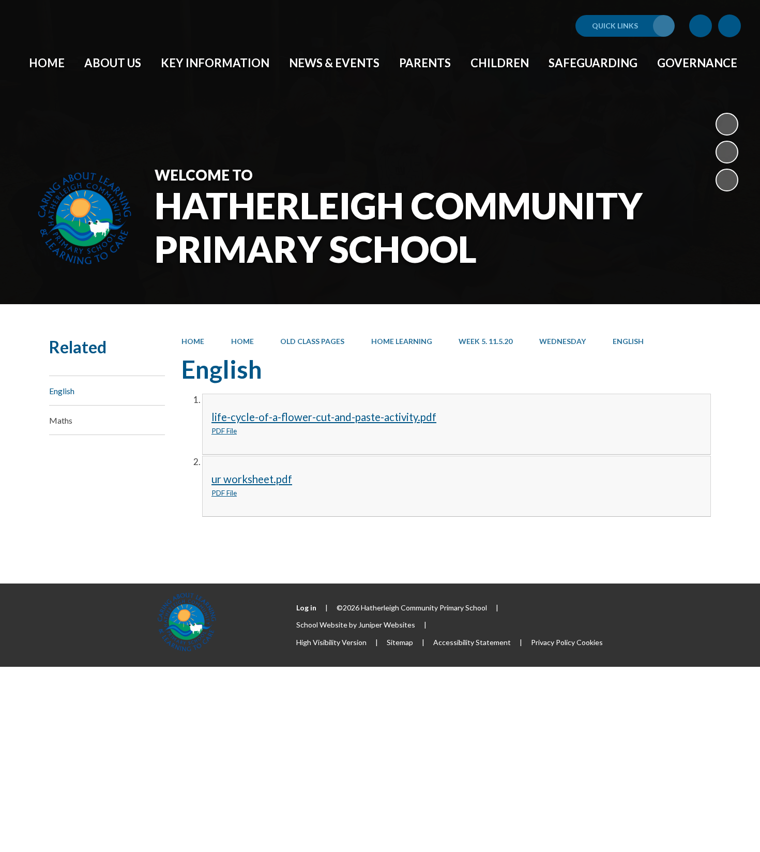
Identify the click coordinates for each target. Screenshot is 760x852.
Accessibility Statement (472, 642)
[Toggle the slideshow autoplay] (727, 124)
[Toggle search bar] (729, 25)
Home (192, 341)
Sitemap (400, 642)
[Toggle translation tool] (700, 25)
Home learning (401, 341)
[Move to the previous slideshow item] (727, 152)
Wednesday (562, 341)
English (628, 341)
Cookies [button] (589, 642)
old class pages (312, 341)
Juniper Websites (386, 624)
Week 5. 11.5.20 (485, 341)
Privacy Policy (553, 642)
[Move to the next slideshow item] (727, 180)
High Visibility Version (331, 642)
